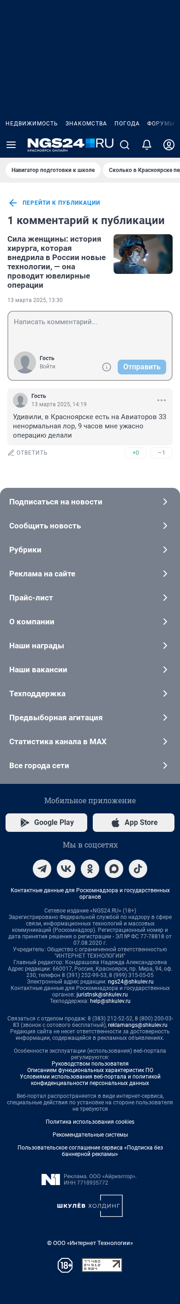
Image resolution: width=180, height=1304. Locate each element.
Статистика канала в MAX (58, 741)
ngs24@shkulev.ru (131, 981)
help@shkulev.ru (110, 1001)
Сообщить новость (45, 525)
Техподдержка (37, 693)
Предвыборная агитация (56, 717)
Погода (127, 123)
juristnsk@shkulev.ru (102, 994)
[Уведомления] (147, 145)
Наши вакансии (38, 669)
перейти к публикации (61, 203)
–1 (161, 452)
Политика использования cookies (90, 1122)
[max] (114, 868)
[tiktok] (138, 868)
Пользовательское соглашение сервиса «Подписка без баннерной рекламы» (90, 1150)
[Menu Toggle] (11, 145)
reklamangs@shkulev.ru (138, 1025)
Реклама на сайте (42, 573)
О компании (31, 621)
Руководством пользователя (90, 1064)
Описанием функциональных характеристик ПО (90, 1070)
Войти (47, 366)
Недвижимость (32, 123)
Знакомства (86, 123)
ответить (32, 453)
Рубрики (25, 549)
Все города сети (39, 765)
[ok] (90, 868)
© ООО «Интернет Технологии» (90, 1242)
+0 (135, 452)
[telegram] (42, 868)
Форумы (160, 123)
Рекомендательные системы (90, 1135)
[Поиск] (125, 145)
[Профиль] (169, 145)
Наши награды (36, 645)
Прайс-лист (31, 597)
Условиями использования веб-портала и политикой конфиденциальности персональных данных (90, 1079)
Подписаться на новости (55, 501)
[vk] (66, 868)
